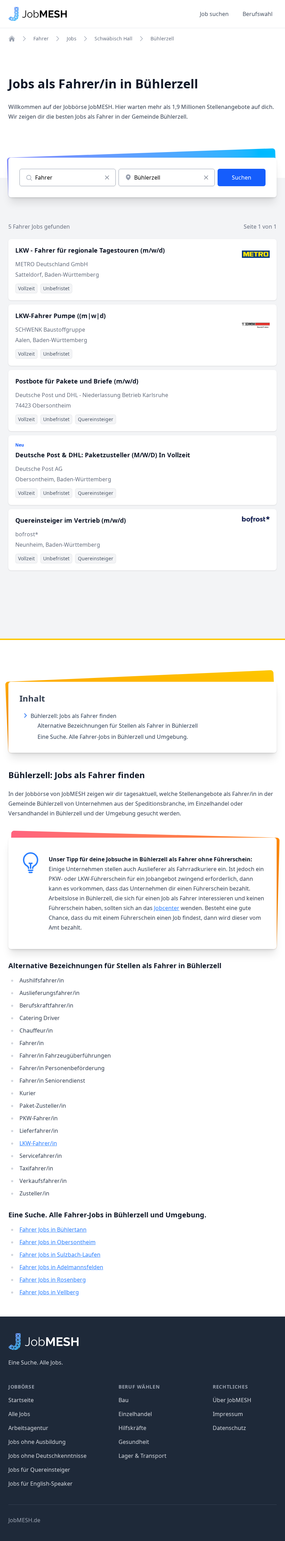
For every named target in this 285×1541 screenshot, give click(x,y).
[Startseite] (11, 38)
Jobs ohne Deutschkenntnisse (47, 1456)
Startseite (21, 1400)
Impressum (228, 1414)
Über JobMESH (232, 1400)
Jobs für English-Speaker (40, 1483)
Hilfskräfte (132, 1428)
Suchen (241, 177)
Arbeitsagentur (28, 1428)
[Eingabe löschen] (107, 177)
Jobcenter (166, 908)
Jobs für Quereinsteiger (39, 1469)
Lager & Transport (142, 1456)
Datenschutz (229, 1428)
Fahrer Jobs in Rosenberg (52, 1279)
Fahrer (41, 38)
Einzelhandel (135, 1414)
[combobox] (167, 177)
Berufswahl (257, 14)
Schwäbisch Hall (113, 38)
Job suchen (214, 14)
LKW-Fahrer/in (38, 1143)
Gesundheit (134, 1442)
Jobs (71, 38)
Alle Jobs (19, 1414)
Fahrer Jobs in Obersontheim (57, 1242)
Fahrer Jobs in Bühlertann (53, 1229)
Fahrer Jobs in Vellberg (49, 1292)
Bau (124, 1400)
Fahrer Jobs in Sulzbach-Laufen (59, 1254)
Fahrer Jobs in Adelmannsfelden (61, 1267)
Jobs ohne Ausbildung (37, 1442)
